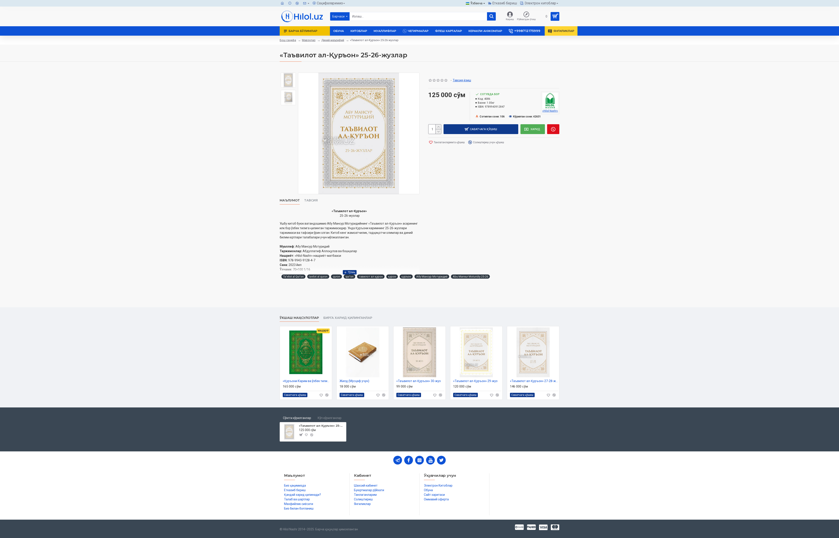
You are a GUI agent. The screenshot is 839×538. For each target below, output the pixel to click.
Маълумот (290, 200)
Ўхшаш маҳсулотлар (299, 318)
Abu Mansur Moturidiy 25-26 (470, 276)
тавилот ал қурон (371, 276)
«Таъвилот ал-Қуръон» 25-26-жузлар (322, 425)
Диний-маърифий (332, 40)
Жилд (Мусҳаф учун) (354, 381)
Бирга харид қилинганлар (347, 318)
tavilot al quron (318, 276)
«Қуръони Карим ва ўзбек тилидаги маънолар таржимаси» (307, 381)
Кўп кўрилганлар (329, 418)
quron (336, 276)
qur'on (349, 276)
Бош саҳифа (288, 40)
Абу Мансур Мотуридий (431, 276)
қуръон (406, 276)
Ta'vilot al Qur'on (293, 276)
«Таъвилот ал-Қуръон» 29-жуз (475, 381)
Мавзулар (308, 40)
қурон (392, 276)
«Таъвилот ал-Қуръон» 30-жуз (418, 381)
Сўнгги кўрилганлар (297, 418)
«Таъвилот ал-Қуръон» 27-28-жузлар (534, 381)
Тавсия (311, 200)
